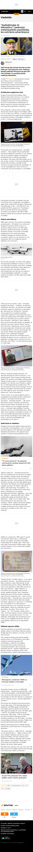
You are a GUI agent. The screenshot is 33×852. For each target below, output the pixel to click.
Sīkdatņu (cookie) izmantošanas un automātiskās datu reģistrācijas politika (13, 830)
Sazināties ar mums (6, 827)
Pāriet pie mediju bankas (19, 56)
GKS (2, 788)
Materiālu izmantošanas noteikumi (16, 823)
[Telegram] (21, 59)
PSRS (8, 785)
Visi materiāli (7, 64)
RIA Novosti (10, 79)
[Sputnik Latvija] (5, 12)
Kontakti (3, 825)
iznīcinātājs (7, 788)
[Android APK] (5, 838)
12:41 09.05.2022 (5, 35)
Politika (27, 809)
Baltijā (9, 809)
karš (23, 785)
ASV (27, 785)
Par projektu (4, 823)
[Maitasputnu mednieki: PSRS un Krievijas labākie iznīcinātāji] (16, 665)
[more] (30, 468)
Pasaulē (14, 809)
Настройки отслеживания (7, 833)
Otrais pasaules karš (16, 785)
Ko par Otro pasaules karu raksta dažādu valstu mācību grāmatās (14, 777)
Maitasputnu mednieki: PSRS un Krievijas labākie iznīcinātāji (14, 681)
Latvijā (3, 809)
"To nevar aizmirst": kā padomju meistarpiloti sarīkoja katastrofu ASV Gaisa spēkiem (16, 463)
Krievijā (21, 809)
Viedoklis (5, 458)
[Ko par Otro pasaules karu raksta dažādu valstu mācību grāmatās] (16, 763)
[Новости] (14, 59)
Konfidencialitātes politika (12, 825)
